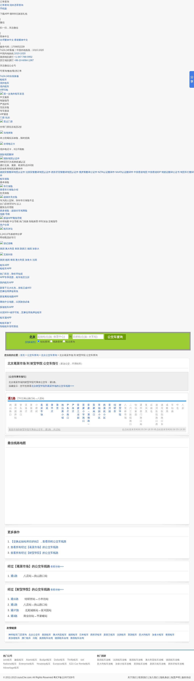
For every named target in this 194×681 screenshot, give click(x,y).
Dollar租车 (59, 659)
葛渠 (47, 406)
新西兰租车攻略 (158, 663)
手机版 (3, 8)
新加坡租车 (14, 638)
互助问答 (8, 254)
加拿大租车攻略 (123, 663)
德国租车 (72, 634)
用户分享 (4, 225)
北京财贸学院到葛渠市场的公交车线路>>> (52, 386)
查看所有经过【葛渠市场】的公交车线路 (34, 547)
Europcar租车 (60, 663)
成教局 (167, 408)
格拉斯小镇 (63, 411)
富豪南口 (94, 410)
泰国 (17, 248)
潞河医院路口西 (157, 415)
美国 (2, 248)
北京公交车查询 (49, 355)
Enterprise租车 (26, 663)
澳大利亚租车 (59, 634)
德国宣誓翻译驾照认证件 (12, 172)
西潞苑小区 (104, 411)
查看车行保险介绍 (9, 189)
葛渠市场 (42, 410)
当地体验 (8, 132)
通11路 (15, 598)
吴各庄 (26, 408)
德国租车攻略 (173, 659)
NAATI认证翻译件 (124, 172)
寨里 (57, 406)
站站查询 (44, 341)
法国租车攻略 (120, 659)
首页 (22, 355)
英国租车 (132, 634)
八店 (183, 406)
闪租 (35, 638)
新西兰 (23, 248)
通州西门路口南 (141, 415)
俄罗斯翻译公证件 (88, 172)
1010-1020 (20, 53)
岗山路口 (10, 410)
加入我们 (153, 677)
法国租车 (121, 634)
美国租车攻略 (104, 659)
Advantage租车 (11, 667)
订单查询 (4, 5)
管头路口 (21, 410)
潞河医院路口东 (162, 415)
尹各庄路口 (68, 411)
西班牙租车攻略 (176, 663)
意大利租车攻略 (105, 663)
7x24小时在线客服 (9, 76)
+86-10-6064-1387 (24, 60)
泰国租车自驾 (77, 638)
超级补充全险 (10, 197)
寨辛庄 (52, 408)
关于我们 (132, 677)
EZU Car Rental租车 (79, 663)
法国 (34, 260)
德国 (29, 248)
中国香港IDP (154, 172)
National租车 (9, 663)
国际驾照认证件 (12, 158)
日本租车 (83, 634)
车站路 (172, 408)
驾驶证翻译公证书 (170, 172)
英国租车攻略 (140, 663)
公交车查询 (33, 355)
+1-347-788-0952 (23, 57)
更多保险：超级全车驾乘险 (13, 210)
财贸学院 (120, 410)
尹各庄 (73, 408)
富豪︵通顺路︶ (89, 415)
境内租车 (4, 86)
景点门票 (8, 121)
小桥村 (36, 408)
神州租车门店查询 (18, 634)
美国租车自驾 (46, 638)
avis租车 (7, 659)
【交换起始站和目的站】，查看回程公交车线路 (38, 541)
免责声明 (175, 677)
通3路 (14, 615)
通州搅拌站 (15, 411)
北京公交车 (34, 634)
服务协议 (186, 677)
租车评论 (8, 229)
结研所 (115, 408)
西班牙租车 (96, 634)
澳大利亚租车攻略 (154, 659)
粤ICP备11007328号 (64, 677)
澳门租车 (26, 638)
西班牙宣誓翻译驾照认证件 (64, 172)
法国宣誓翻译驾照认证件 (38, 172)
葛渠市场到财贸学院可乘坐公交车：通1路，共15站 (34, 429)
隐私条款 (164, 677)
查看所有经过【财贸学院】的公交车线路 (34, 552)
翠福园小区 (99, 411)
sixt (82, 659)
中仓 (177, 406)
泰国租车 (169, 634)
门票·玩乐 (5, 117)
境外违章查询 (16, 5)
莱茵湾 (31, 408)
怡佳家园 (136, 410)
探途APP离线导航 (13, 218)
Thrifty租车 (72, 659)
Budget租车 (46, 659)
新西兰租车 (109, 634)
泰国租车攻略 (136, 659)
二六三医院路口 (130, 415)
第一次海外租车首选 (14, 93)
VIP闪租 (4, 90)
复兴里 (146, 408)
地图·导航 (5, 214)
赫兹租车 (18, 659)
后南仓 (151, 408)
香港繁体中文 (21, 40)
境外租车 (4, 83)
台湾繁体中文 (7, 40)
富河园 (110, 408)
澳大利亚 (9, 248)
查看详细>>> (57, 566)
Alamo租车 (31, 659)
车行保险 (8, 186)
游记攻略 (8, 243)
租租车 (3, 79)
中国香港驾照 (140, 172)
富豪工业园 (78, 411)
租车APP (4, 265)
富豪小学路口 (83, 413)
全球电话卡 (9, 144)
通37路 (15, 610)
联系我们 (143, 677)
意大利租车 (144, 634)
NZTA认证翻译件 (106, 172)
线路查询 (57, 341)
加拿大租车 (157, 634)
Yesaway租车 (43, 663)
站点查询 (70, 341)
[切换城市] (30, 342)
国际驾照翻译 (7, 154)
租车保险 (4, 179)
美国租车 (46, 634)
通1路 (14, 575)
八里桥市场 (125, 411)
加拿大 (35, 248)
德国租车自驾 (61, 638)
